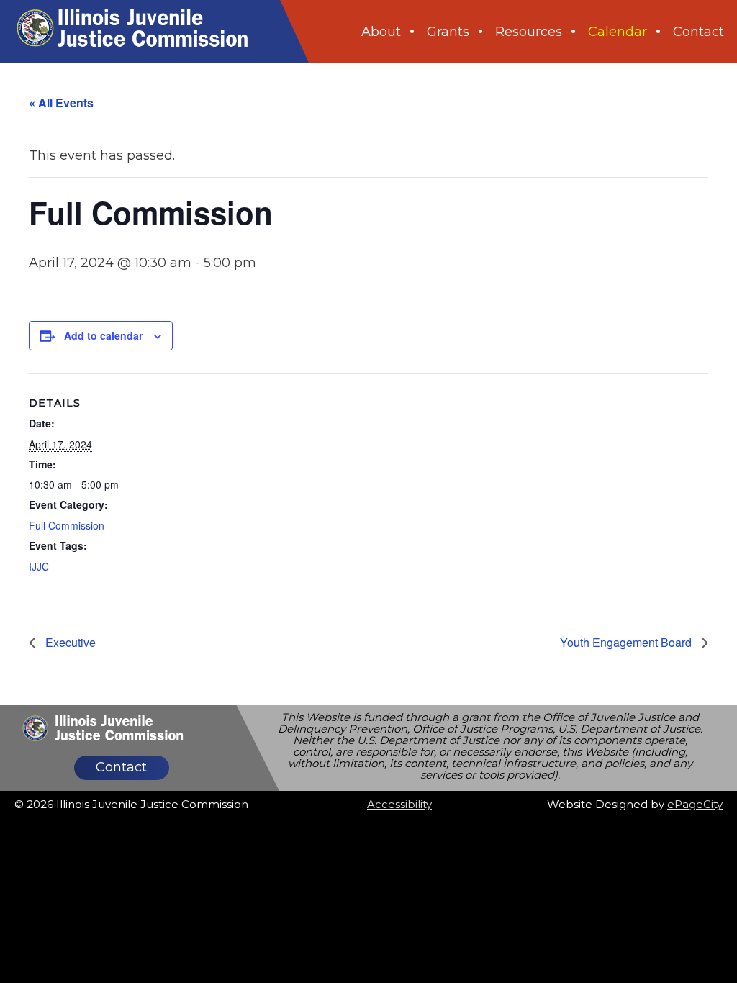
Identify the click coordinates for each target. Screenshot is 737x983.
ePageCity (695, 804)
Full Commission (66, 525)
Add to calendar (103, 335)
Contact (121, 767)
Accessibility (399, 804)
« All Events (61, 102)
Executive (69, 642)
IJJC (39, 566)
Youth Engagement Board (627, 642)
